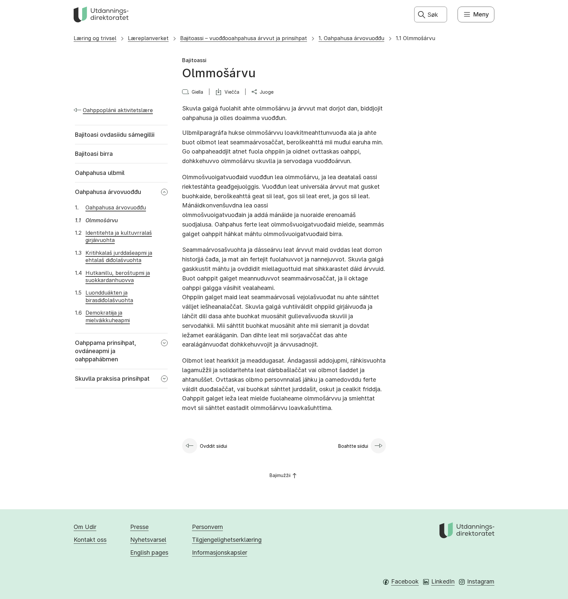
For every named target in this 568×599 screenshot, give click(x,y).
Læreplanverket (148, 38)
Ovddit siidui (213, 446)
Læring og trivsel (95, 38)
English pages (149, 552)
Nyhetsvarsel (148, 539)
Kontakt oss (90, 539)
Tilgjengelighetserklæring (227, 539)
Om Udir (85, 526)
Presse (139, 526)
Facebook (405, 581)
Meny (481, 14)
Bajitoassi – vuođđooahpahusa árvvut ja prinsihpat (243, 38)
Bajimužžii (280, 475)
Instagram (480, 581)
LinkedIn (443, 581)
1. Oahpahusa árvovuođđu (351, 38)
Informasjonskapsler (219, 552)
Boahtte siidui (353, 446)
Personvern (207, 526)
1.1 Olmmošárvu (415, 38)
